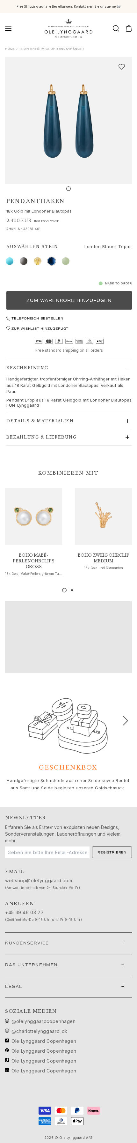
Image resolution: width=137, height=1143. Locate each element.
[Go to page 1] (64, 590)
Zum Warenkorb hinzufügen (69, 300)
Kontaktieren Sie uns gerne (95, 6)
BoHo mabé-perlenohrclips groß (33, 561)
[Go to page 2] (72, 590)
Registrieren (111, 852)
